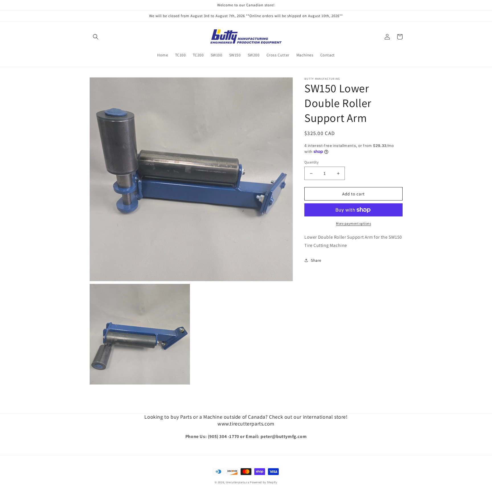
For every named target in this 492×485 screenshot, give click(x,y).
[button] (95, 36)
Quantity (311, 162)
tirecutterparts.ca (237, 482)
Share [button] (316, 260)
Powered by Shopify (263, 482)
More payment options (353, 223)
